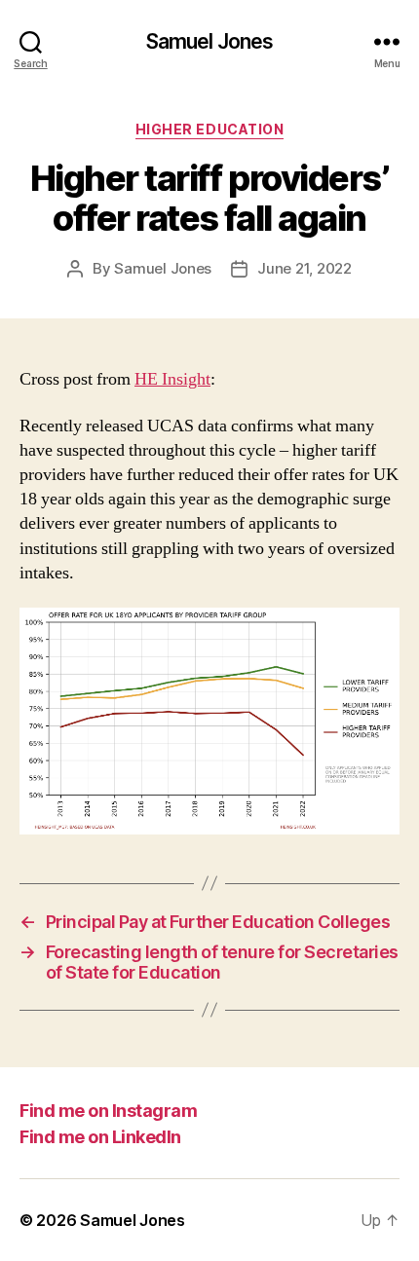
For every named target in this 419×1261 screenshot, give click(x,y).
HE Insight (172, 379)
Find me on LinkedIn (100, 1137)
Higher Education (209, 129)
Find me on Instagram (108, 1110)
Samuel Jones (210, 41)
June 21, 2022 (304, 268)
